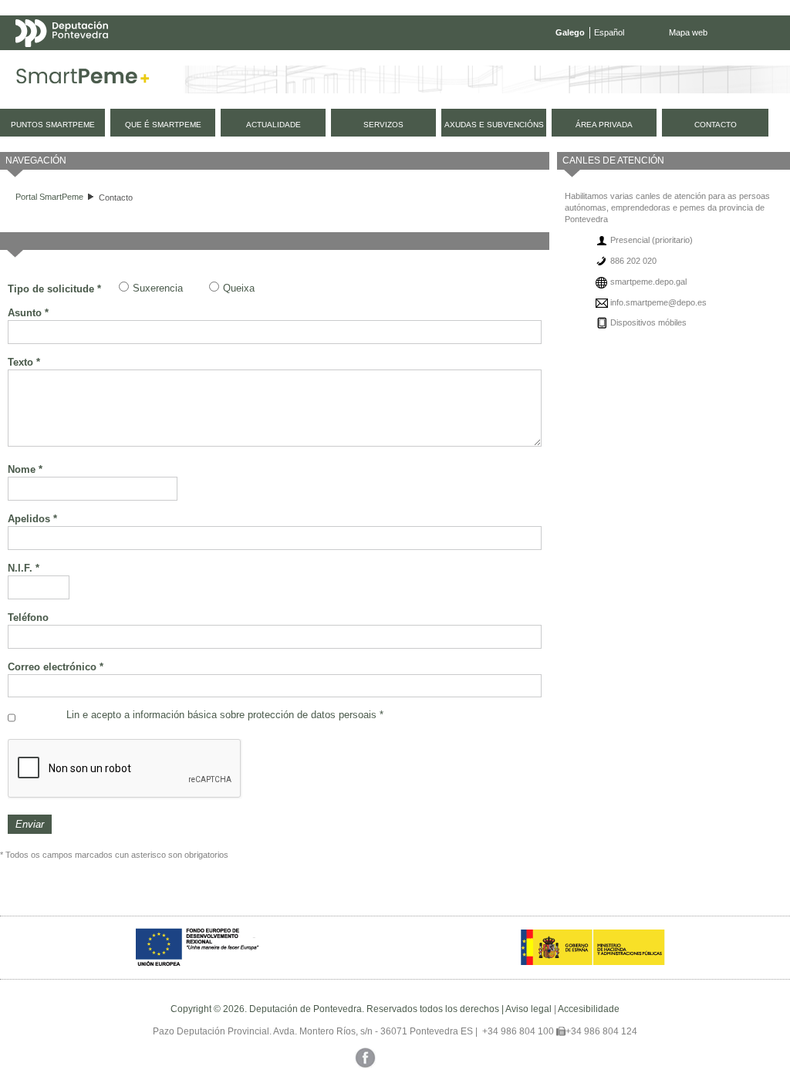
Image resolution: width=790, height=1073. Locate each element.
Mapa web (688, 32)
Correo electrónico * (55, 667)
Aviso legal (528, 1009)
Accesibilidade (589, 1009)
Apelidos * (32, 519)
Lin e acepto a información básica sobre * (224, 714)
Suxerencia (158, 288)
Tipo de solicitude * (54, 289)
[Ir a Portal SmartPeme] (82, 79)
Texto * (24, 362)
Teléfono (28, 617)
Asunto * (28, 313)
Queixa (239, 288)
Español (609, 32)
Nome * (25, 469)
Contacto (116, 197)
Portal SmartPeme (49, 196)
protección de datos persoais (312, 714)
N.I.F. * (23, 568)
